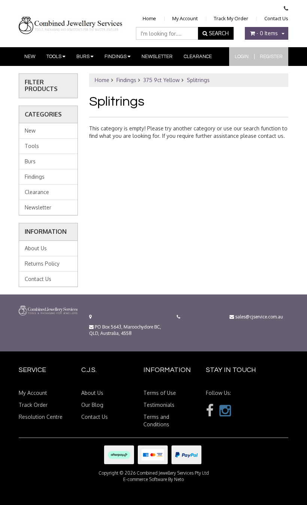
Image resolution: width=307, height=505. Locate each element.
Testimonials (158, 405)
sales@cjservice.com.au (258, 317)
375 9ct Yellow (161, 80)
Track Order (33, 405)
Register (271, 56)
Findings (116, 56)
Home (149, 18)
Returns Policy (42, 263)
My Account (185, 18)
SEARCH (218, 33)
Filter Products (41, 85)
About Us (36, 248)
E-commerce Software (145, 479)
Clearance (198, 56)
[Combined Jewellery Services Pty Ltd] (71, 19)
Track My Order (231, 18)
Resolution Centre (41, 417)
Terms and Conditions (156, 420)
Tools (54, 56)
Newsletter (157, 56)
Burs (83, 56)
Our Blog (92, 405)
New (29, 56)
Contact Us (276, 18)
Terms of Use (159, 393)
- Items (267, 33)
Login (242, 56)
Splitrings (198, 80)
